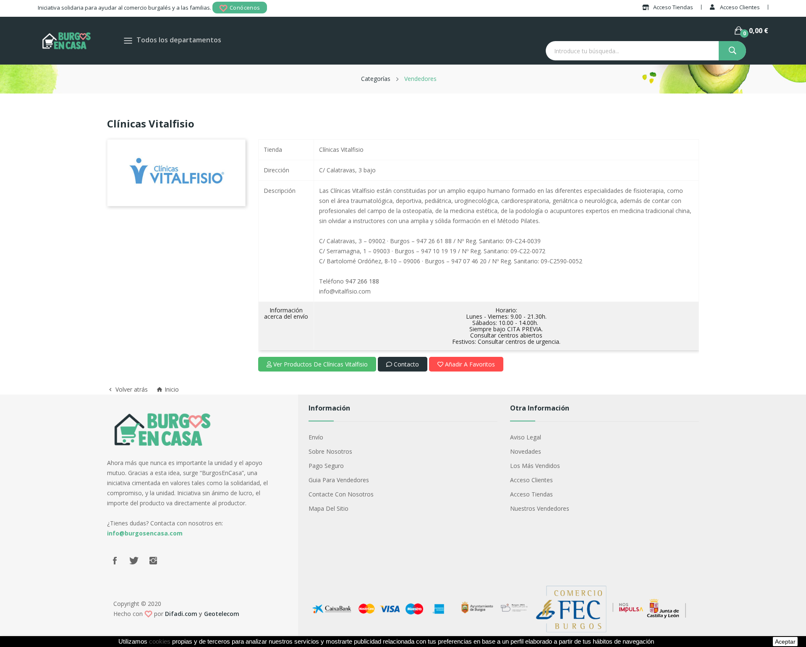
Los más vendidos (535, 466)
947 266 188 (362, 281)
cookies (159, 641)
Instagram (153, 560)
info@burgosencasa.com (145, 533)
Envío (316, 437)
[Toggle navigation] (128, 40)
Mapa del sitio (328, 508)
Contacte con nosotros (341, 494)
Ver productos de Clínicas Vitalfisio (320, 364)
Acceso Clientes (531, 480)
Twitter (133, 560)
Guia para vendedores (339, 480)
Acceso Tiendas (531, 494)
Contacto (405, 364)
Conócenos (245, 7)
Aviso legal (525, 437)
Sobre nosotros (330, 451)
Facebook (114, 560)
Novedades (525, 451)
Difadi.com (181, 614)
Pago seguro (326, 466)
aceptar (785, 641)
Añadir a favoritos (469, 364)
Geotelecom (221, 614)
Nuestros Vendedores (539, 508)
